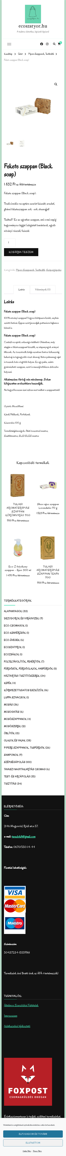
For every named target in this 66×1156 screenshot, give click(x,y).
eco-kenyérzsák (15, 632)
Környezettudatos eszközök (24, 690)
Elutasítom (33, 1142)
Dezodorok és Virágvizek (21, 618)
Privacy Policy (37, 1151)
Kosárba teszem (21, 252)
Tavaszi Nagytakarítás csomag (25, 769)
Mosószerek (12, 726)
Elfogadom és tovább (33, 1134)
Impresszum (10, 1016)
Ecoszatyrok (13, 647)
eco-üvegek (12, 640)
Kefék (8, 683)
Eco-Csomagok (14, 625)
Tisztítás (10, 783)
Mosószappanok (15, 719)
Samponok (11, 755)
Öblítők (9, 733)
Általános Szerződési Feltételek (21, 1005)
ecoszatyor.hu (33, 26)
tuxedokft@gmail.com (23, 836)
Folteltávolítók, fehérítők (22, 661)
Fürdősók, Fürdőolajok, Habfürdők (28, 668)
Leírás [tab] (21, 289)
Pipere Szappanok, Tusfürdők (30, 270)
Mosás (8, 704)
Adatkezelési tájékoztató (17, 1026)
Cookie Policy (27, 1151)
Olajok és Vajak (15, 740)
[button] (56, 84)
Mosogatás (11, 712)
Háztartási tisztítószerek (22, 676)
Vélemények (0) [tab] (42, 289)
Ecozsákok (11, 654)
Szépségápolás (53, 270)
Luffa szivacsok (15, 697)
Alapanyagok (13, 611)
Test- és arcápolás (17, 776)
